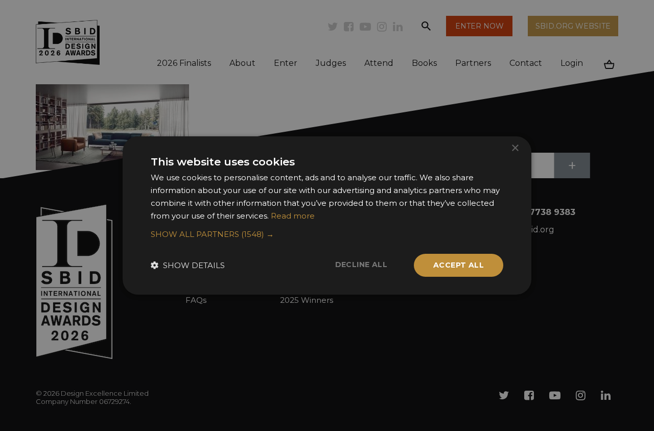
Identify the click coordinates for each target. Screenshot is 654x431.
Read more (293, 216)
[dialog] (327, 215)
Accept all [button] (458, 265)
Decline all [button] (361, 264)
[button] (327, 234)
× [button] (515, 148)
